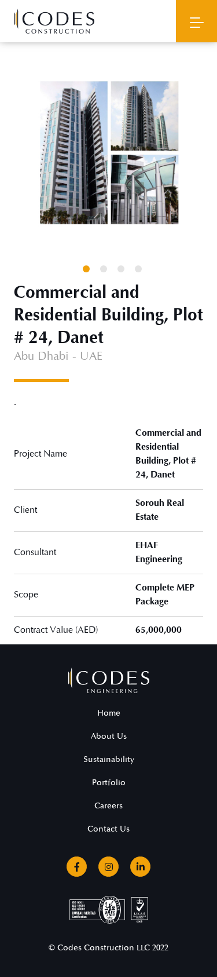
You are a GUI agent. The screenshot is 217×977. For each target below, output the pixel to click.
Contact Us (108, 829)
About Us (109, 736)
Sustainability (108, 759)
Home (108, 713)
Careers (108, 806)
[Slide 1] (86, 268)
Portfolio (109, 783)
